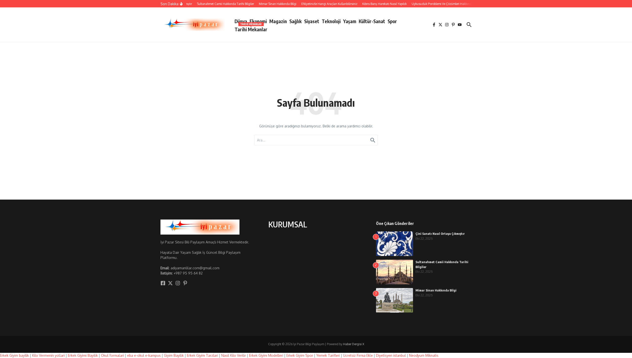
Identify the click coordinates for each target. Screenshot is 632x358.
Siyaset (311, 21)
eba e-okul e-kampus (144, 355)
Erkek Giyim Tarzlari (202, 355)
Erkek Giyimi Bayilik (83, 355)
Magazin (278, 21)
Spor (392, 21)
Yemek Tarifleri (328, 355)
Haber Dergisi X (353, 344)
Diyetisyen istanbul (391, 355)
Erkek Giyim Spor (299, 355)
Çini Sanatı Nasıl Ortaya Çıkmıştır (440, 234)
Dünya (241, 21)
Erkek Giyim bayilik (14, 355)
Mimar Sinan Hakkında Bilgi (435, 290)
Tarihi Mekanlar (251, 28)
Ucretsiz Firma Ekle (358, 355)
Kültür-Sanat (372, 21)
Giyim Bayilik (174, 355)
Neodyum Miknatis (423, 355)
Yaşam (349, 21)
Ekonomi (258, 21)
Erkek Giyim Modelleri (266, 355)
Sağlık (295, 21)
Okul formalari (112, 355)
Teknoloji (331, 21)
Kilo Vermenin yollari (48, 355)
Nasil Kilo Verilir (233, 355)
